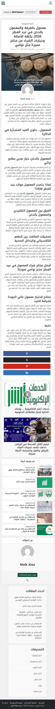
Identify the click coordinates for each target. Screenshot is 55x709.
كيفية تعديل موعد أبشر (25, 481)
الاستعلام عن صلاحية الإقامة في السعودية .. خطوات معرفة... (22, 518)
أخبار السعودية (27, 23)
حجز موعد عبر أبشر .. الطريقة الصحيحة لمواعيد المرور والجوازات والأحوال (29, 614)
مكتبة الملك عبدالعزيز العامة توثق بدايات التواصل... (21, 471)
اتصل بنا (5, 702)
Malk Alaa (23, 49)
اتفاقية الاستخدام (30, 702)
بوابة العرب (14, 705)
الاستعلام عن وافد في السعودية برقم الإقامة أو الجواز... (20, 530)
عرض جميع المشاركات (27, 575)
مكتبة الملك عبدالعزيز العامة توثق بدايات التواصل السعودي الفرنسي (28, 599)
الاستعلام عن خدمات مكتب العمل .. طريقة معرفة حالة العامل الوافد (28, 625)
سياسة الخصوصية (16, 702)
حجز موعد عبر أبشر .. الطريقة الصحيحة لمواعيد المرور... (20, 494)
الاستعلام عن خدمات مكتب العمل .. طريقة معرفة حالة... (21, 506)
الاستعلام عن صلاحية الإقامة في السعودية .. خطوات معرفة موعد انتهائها (29, 635)
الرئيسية (41, 702)
